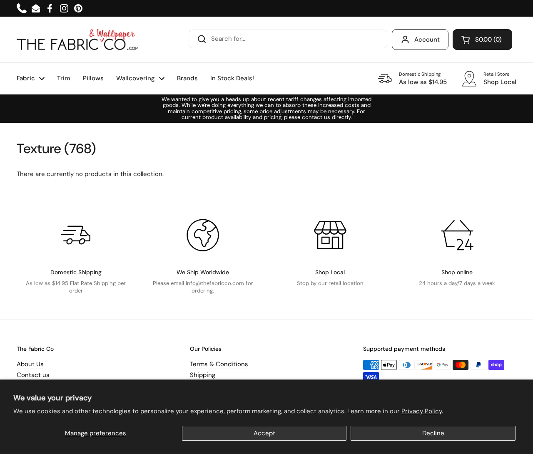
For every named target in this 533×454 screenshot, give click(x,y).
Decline (433, 433)
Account (427, 39)
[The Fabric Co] (77, 39)
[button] (482, 39)
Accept (264, 433)
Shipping (202, 375)
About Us (30, 364)
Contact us (33, 375)
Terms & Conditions (219, 364)
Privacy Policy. (422, 411)
